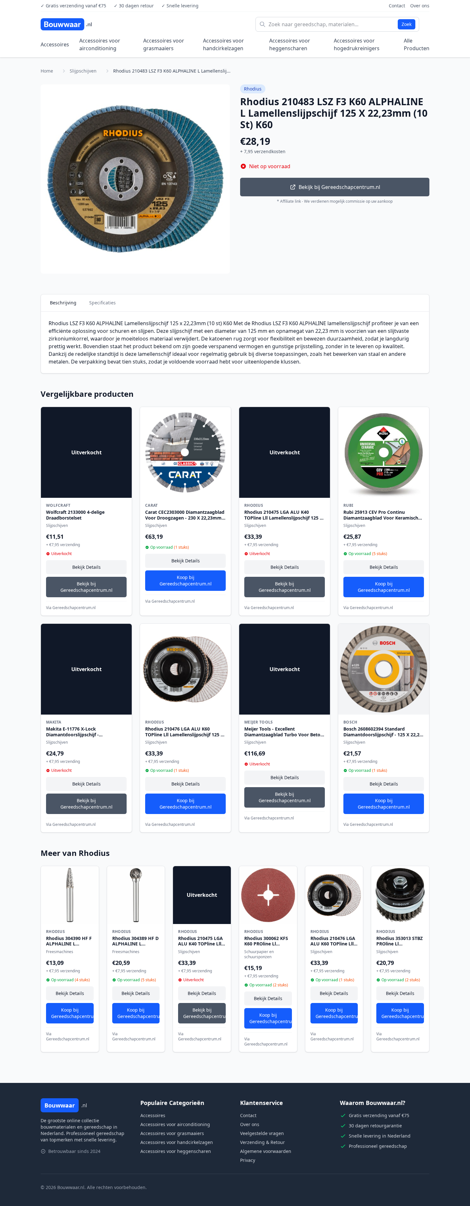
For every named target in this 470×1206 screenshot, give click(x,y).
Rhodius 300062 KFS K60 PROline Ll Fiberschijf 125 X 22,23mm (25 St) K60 (266, 946)
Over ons (419, 6)
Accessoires (55, 44)
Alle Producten (416, 44)
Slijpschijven (83, 71)
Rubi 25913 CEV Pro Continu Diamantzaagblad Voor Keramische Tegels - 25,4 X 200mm (382, 517)
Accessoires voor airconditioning (99, 44)
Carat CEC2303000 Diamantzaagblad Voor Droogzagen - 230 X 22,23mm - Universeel (184, 517)
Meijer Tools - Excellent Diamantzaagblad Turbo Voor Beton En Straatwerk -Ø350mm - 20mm (283, 734)
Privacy (247, 1160)
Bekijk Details (86, 567)
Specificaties (102, 303)
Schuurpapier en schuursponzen (259, 954)
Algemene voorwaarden (265, 1151)
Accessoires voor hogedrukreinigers (357, 44)
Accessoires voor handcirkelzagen (223, 44)
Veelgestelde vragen (262, 1133)
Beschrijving (63, 303)
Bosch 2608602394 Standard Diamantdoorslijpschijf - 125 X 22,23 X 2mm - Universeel (382, 734)
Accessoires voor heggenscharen (289, 44)
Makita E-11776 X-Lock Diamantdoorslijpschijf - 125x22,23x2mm (72, 734)
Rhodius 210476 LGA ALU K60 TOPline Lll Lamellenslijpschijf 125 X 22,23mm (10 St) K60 (184, 734)
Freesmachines (59, 951)
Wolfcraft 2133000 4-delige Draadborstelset (75, 515)
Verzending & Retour (262, 1142)
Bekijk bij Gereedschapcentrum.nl (339, 187)
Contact (397, 6)
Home (47, 71)
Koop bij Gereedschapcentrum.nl (186, 580)
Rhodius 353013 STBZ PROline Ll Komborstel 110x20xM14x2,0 (399, 946)
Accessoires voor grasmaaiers (163, 44)
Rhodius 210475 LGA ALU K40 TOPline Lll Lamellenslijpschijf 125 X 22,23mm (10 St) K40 (283, 517)
